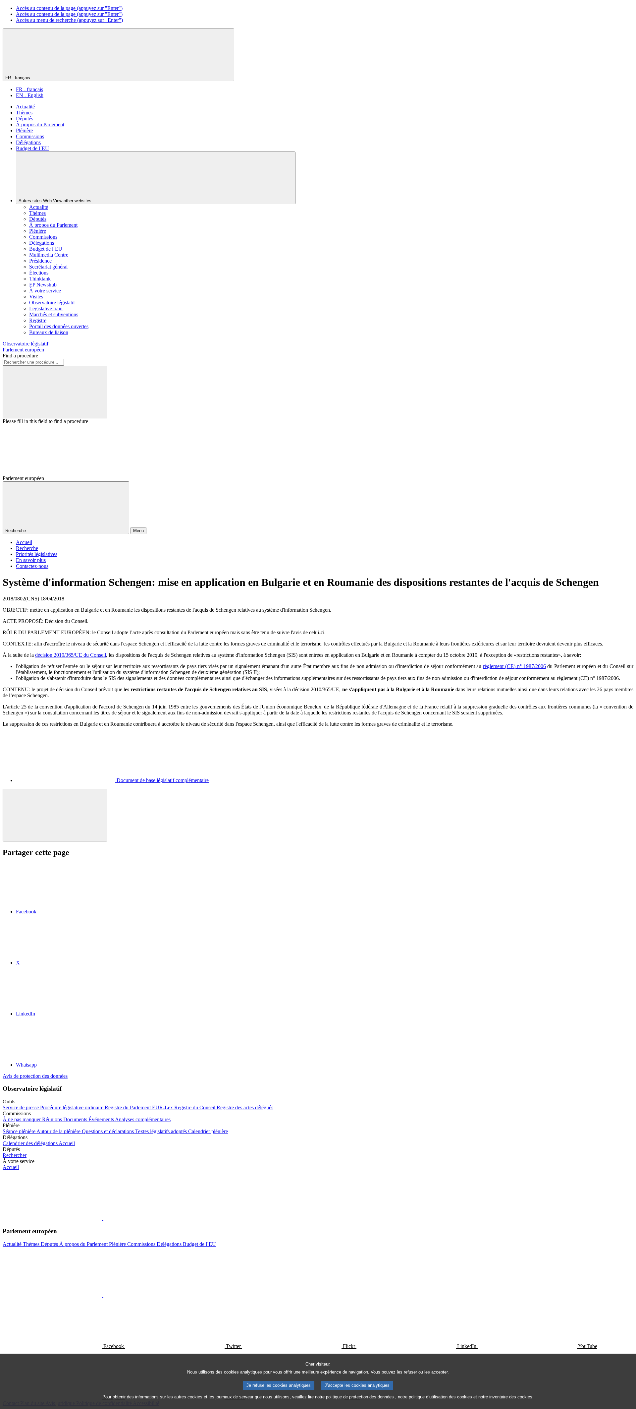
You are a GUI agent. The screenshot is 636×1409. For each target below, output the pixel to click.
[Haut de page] (55, 815)
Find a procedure (20, 355)
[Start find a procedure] (55, 392)
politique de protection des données (360, 1396)
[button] (103, 1218)
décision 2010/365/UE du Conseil (70, 655)
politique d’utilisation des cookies (440, 1396)
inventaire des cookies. (511, 1396)
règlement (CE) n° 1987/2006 (514, 666)
